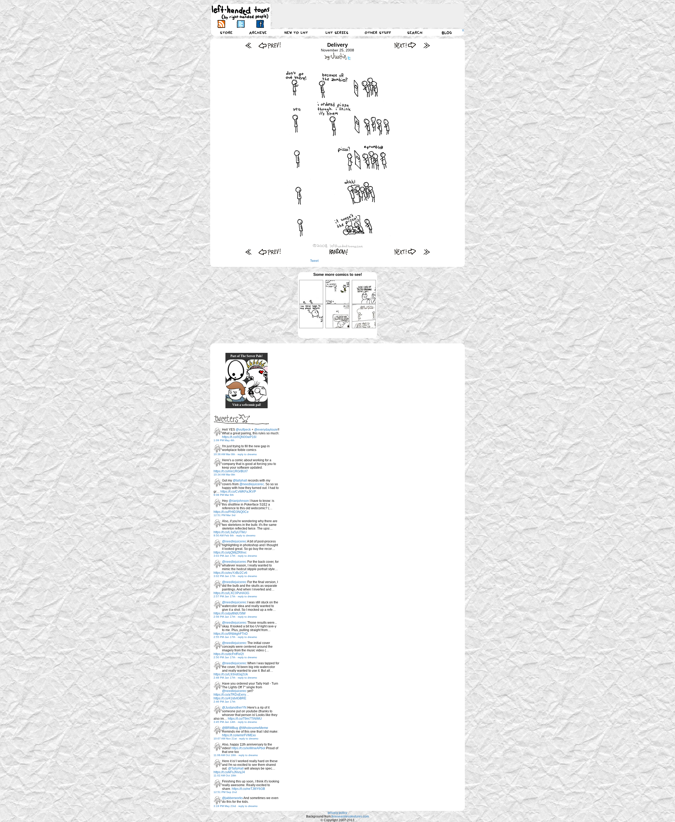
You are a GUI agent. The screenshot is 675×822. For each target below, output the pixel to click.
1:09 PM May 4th (224, 440)
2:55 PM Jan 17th (224, 637)
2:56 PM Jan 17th (224, 616)
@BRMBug (230, 728)
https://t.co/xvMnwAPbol (248, 748)
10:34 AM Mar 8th (224, 474)
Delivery (337, 45)
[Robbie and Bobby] (257, 370)
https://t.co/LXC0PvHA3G (231, 593)
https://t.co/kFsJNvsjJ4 (229, 772)
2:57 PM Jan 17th (224, 596)
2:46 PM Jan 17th (224, 701)
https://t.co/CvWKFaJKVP (238, 491)
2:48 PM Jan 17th (224, 677)
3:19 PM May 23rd (225, 806)
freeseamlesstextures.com (350, 816)
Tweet (314, 261)
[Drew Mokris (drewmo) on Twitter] (218, 432)
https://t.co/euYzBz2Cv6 (230, 573)
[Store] (226, 32)
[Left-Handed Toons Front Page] (241, 12)
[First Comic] (248, 45)
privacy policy (337, 813)
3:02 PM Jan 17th (224, 576)
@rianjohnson (239, 501)
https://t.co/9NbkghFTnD (231, 634)
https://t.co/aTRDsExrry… (231, 694)
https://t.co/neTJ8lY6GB (248, 789)
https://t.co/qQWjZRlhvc (230, 552)
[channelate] (236, 391)
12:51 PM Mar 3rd (224, 515)
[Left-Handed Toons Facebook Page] (260, 24)
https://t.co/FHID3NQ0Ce (231, 512)
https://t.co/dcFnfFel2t (229, 654)
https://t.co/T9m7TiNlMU (245, 718)
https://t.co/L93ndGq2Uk (231, 674)
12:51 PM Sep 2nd (225, 792)
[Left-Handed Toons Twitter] (241, 24)
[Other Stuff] (378, 32)
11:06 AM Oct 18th (225, 755)
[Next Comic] (405, 45)
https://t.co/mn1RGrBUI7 (231, 471)
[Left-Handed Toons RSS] (221, 24)
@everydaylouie (266, 429)
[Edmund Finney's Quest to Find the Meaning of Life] (257, 391)
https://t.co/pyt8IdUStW (229, 613)
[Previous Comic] (269, 45)
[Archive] (258, 32)
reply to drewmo (247, 454)
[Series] (336, 32)
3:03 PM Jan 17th (224, 555)
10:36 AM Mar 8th (224, 454)
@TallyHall (236, 768)
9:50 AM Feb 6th (224, 535)
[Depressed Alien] (236, 370)
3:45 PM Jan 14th (224, 721)
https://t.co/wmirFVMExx (239, 735)
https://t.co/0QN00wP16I (239, 437)
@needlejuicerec (251, 484)
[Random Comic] (338, 251)
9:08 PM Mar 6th (224, 494)
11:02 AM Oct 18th (225, 775)
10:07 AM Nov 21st (225, 738)
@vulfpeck (243, 429)
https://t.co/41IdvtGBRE (230, 698)
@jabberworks (232, 798)
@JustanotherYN (234, 707)
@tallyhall (240, 480)
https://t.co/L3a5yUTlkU (230, 532)
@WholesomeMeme (253, 728)
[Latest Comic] (426, 45)
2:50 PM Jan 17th (224, 657)
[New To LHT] (296, 32)
